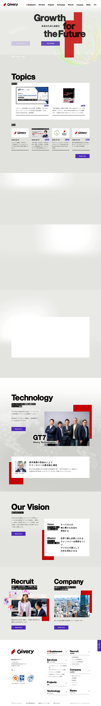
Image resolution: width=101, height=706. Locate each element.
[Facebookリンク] (12, 670)
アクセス (74, 684)
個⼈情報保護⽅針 (30, 703)
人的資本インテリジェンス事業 (56, 674)
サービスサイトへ (23, 274)
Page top (99, 646)
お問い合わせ (56, 703)
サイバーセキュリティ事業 (55, 676)
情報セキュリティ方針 (44, 703)
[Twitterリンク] (14, 670)
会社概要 (74, 678)
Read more (21, 43)
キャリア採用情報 (76, 659)
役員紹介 (74, 680)
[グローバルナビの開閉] (95, 4)
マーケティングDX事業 (54, 672)
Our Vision (50, 43)
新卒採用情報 (75, 657)
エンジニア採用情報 (77, 661)
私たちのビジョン (76, 675)
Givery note (75, 664)
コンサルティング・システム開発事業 (58, 666)
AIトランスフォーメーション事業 (57, 669)
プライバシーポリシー (17, 703)
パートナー (74, 682)
